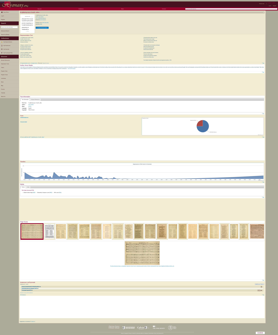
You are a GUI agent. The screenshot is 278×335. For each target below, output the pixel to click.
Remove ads (261, 3)
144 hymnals (43, 19)
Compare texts (34, 63)
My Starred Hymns (8, 42)
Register (274, 5)
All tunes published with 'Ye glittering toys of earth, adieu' (32, 137)
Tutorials (3, 92)
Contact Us (134, 333)
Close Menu (6, 12)
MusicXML (47, 22)
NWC (51, 192)
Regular (44, 63)
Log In (2, 15)
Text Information (25, 99)
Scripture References (35, 99)
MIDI (41, 24)
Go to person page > (72, 68)
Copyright (126, 333)
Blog (2, 85)
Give (155, 333)
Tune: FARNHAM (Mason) (41, 18)
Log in (270, 5)
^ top (263, 63)
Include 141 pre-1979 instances (26, 292)
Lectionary (3, 78)
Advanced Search (5, 30)
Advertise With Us (140, 333)
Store (122, 9)
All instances (23, 294)
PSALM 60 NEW (23, 121)
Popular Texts (4, 71)
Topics (2, 67)
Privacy (130, 333)
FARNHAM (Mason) (24, 117)
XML (60, 192)
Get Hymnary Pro (160, 333)
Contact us (33, 321)
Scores (23, 187)
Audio (28, 187)
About (122, 333)
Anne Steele (31, 104)
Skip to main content (4, 0)
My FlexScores (7, 45)
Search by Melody (5, 34)
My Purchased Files (8, 52)
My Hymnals (6, 49)
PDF (43, 22)
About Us (3, 96)
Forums (3, 89)
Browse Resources (5, 60)
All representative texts (25, 63)
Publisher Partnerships (149, 333)
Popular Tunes (4, 74)
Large (47, 63)
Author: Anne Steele (39, 16)
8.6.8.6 (29, 106)
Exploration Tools (5, 63)
